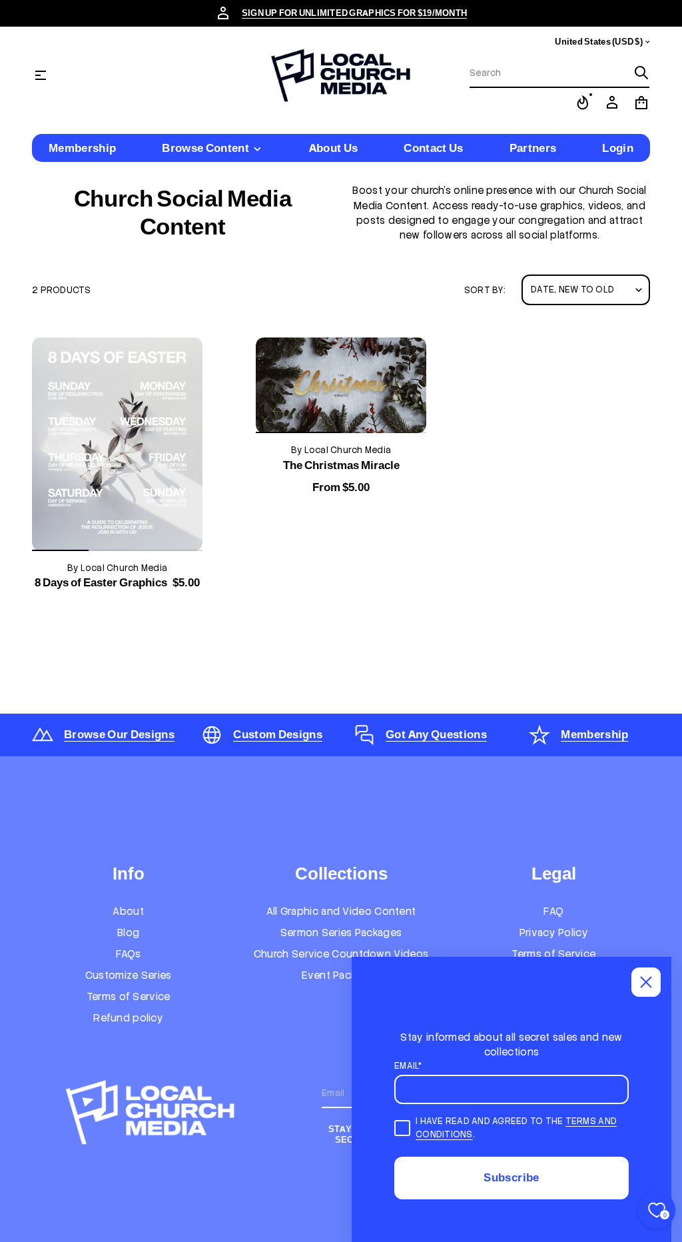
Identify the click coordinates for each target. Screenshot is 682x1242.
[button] (559, 73)
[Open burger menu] (41, 75)
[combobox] (549, 73)
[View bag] (641, 102)
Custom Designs (277, 734)
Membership (594, 734)
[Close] (646, 982)
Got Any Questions (436, 734)
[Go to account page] (612, 102)
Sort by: (485, 290)
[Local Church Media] (341, 75)
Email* (408, 1065)
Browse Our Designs (119, 734)
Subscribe (511, 1177)
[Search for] (641, 73)
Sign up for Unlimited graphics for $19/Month (354, 13)
